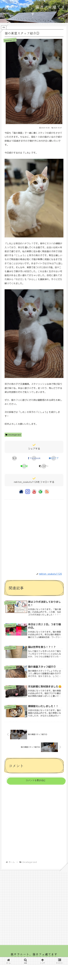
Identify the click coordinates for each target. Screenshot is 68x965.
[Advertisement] (34, 534)
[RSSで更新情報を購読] (46, 491)
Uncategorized (14, 434)
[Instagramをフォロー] (27, 491)
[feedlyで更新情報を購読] (40, 491)
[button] (43, 466)
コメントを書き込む (36, 780)
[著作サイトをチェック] (21, 491)
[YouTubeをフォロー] (34, 491)
